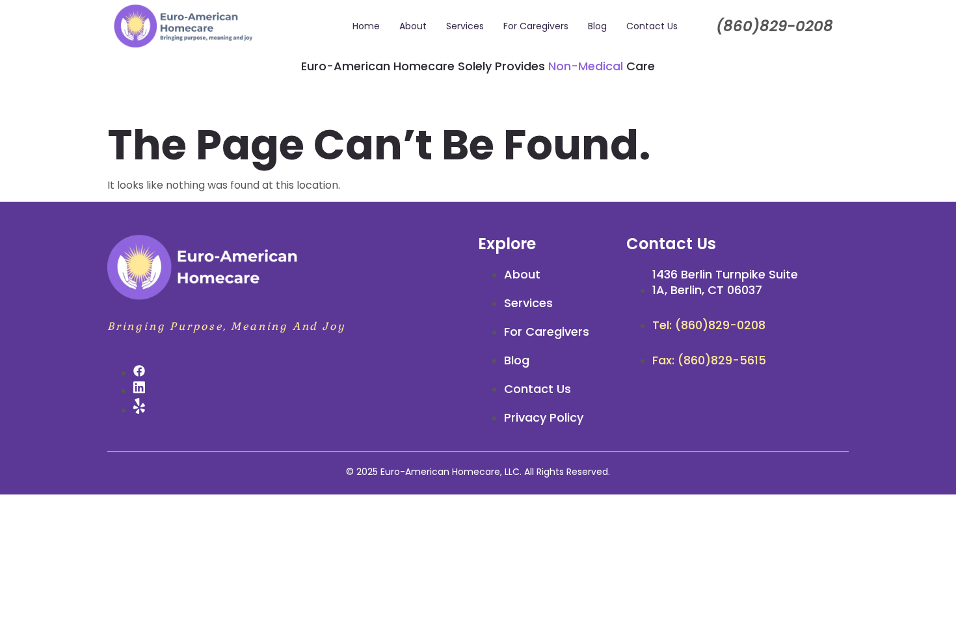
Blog (597, 26)
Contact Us (652, 26)
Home (366, 26)
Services (465, 26)
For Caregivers (535, 26)
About (413, 26)
